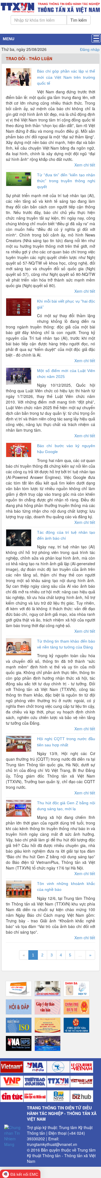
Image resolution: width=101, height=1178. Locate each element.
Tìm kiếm (78, 20)
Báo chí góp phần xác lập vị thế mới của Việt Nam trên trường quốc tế (66, 77)
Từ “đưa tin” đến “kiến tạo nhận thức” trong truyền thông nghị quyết (66, 181)
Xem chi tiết (84, 165)
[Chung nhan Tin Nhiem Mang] (13, 1135)
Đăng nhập (90, 49)
